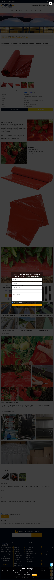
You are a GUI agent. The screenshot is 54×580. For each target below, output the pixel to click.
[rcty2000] (51, 564)
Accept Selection (27, 574)
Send (27, 305)
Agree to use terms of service (18, 302)
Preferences (30, 577)
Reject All (20, 574)
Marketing (36, 577)
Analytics (24, 577)
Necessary (19, 577)
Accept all (34, 574)
